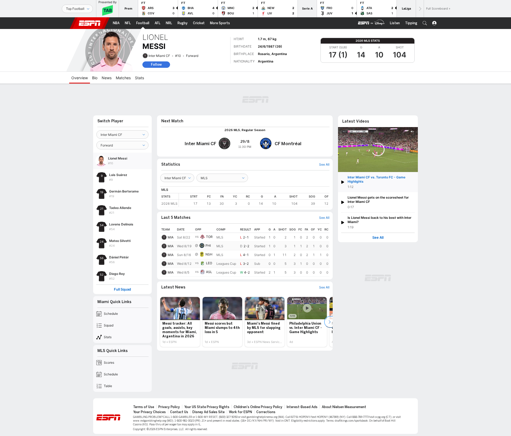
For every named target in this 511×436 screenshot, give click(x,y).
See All (378, 238)
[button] (425, 23)
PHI (208, 246)
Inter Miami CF (159, 56)
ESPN (90, 23)
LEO (209, 263)
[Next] (420, 8)
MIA (171, 237)
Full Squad (122, 289)
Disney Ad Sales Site (208, 412)
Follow (156, 64)
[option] (180, 322)
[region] (254, 200)
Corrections (265, 412)
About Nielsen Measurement (344, 407)
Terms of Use (143, 407)
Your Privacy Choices (149, 412)
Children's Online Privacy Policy (258, 407)
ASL (209, 272)
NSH (208, 254)
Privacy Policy (169, 407)
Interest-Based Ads (302, 407)
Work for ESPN (240, 412)
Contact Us (179, 412)
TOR (209, 237)
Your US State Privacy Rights (206, 407)
